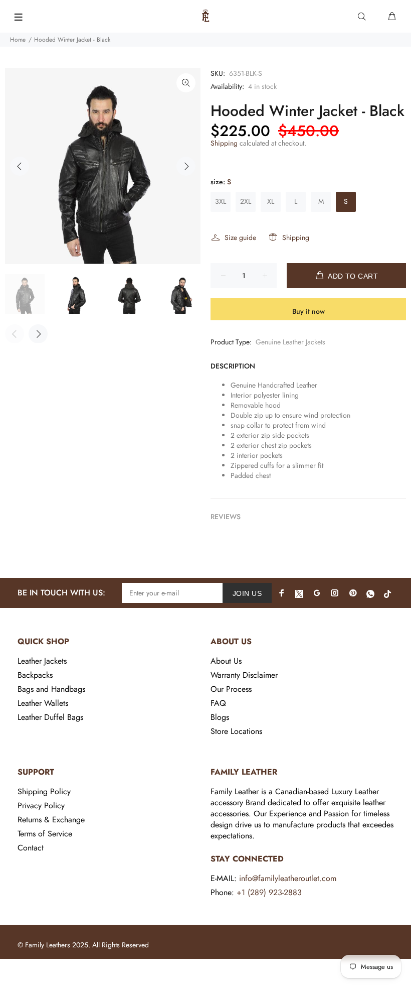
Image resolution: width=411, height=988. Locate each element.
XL (270, 201)
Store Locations (236, 731)
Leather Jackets (42, 661)
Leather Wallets (43, 703)
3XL (220, 201)
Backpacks (35, 675)
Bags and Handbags (51, 689)
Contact (31, 847)
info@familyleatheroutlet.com (287, 878)
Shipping (224, 143)
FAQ (218, 703)
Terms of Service (45, 833)
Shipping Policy (44, 791)
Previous (19, 166)
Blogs (220, 717)
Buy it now (308, 311)
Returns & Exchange (51, 819)
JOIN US (247, 593)
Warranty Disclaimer (244, 675)
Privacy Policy (41, 805)
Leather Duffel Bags (50, 717)
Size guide (240, 237)
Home (18, 39)
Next (185, 166)
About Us (226, 661)
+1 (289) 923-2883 (269, 892)
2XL (245, 201)
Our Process (231, 689)
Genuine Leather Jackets (290, 342)
